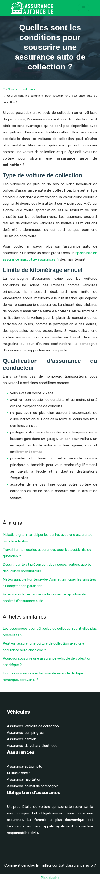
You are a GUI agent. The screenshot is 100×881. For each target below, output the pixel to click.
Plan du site (50, 878)
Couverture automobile (22, 89)
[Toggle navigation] (83, 7)
